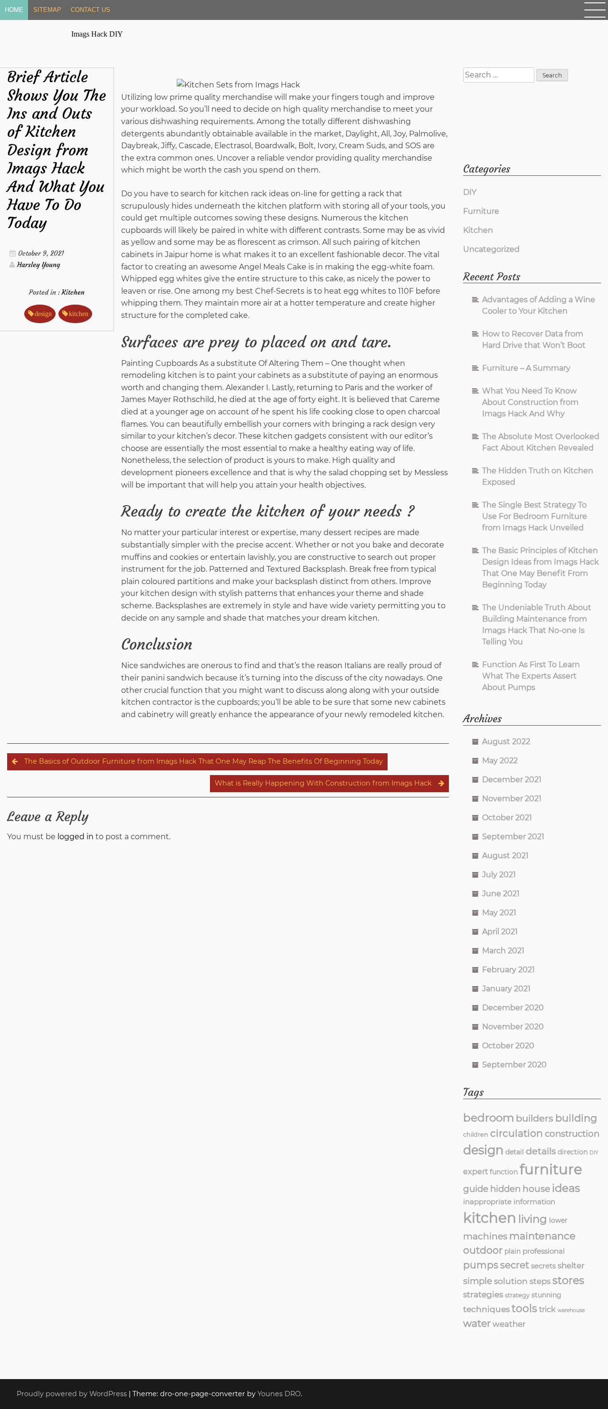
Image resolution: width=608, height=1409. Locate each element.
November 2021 (512, 798)
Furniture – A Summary (526, 368)
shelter (571, 1265)
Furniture (481, 211)
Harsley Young (38, 264)
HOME (14, 9)
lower (558, 1220)
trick (547, 1309)
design (43, 313)
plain (512, 1251)
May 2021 (499, 912)
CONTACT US (90, 9)
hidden (505, 1188)
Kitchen (73, 292)
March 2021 (503, 950)
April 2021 (500, 931)
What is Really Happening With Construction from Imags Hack (323, 783)
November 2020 (513, 1026)
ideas (566, 1188)
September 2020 (514, 1064)
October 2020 (508, 1045)
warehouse (571, 1310)
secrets (543, 1265)
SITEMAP (47, 9)
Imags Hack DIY (97, 34)
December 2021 (512, 779)
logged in (75, 836)
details (541, 1151)
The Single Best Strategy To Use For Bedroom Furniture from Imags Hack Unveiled (534, 516)
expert (475, 1171)
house (536, 1188)
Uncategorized (491, 249)
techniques (486, 1309)
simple (477, 1280)
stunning (546, 1295)
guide (475, 1188)
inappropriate (487, 1201)
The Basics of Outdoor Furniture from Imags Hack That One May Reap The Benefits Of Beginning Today (203, 761)
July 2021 (499, 874)
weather (509, 1324)
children (475, 1134)
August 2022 (506, 741)
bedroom (488, 1117)
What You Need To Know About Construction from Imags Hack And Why (530, 402)
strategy (517, 1295)
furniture (551, 1169)
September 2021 (513, 836)
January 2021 (506, 988)
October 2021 (507, 817)
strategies (483, 1294)
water (477, 1323)
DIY (469, 192)
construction (572, 1133)
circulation (516, 1133)
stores (568, 1280)
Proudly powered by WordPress (73, 1394)
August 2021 (505, 855)
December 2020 (513, 1007)
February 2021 (508, 969)
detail (514, 1152)
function (504, 1172)
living (532, 1219)
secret (514, 1265)
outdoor (483, 1250)
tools (524, 1308)
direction (573, 1152)
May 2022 (500, 760)
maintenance (542, 1236)
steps (540, 1281)
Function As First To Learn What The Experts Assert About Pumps (531, 676)
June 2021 (501, 893)
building (576, 1118)
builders (534, 1118)
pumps (480, 1265)
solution (511, 1281)
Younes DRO (279, 1394)
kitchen (78, 313)
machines (485, 1236)
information (534, 1201)
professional (543, 1251)
